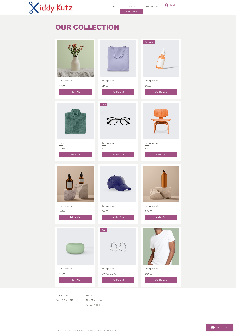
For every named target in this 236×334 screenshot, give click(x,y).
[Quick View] (75, 58)
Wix (117, 330)
